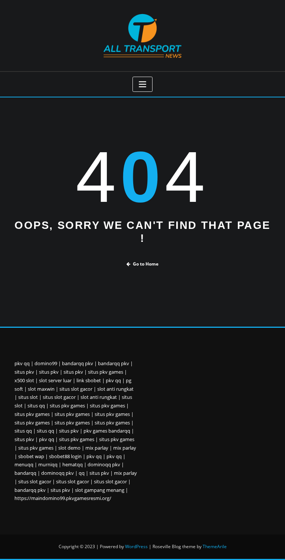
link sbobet (88, 380)
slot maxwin (41, 389)
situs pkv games (105, 372)
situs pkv (24, 372)
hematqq (72, 464)
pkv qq (22, 363)
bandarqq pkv (77, 363)
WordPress (136, 546)
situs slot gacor (75, 389)
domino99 (46, 363)
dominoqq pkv (104, 464)
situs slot (28, 397)
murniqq (48, 464)
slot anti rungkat (115, 389)
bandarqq (25, 473)
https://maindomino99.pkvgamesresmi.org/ (62, 498)
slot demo (69, 447)
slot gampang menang (99, 490)
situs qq (36, 405)
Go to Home (145, 264)
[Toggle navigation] (142, 84)
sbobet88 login (65, 456)
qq (82, 473)
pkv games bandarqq (106, 430)
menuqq (23, 464)
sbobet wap (31, 456)
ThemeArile (215, 546)
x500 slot (24, 380)
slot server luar (55, 380)
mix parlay (96, 447)
